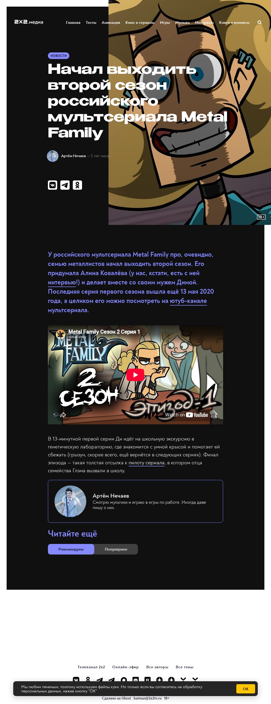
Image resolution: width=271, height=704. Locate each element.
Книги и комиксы (234, 22)
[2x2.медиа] (111, 680)
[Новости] (195, 680)
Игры (165, 22)
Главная (73, 22)
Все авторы (157, 667)
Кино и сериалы (140, 22)
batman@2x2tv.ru (147, 698)
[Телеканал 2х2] (100, 680)
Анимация (111, 22)
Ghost (126, 698)
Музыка (182, 22)
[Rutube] (147, 680)
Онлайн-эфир (125, 667)
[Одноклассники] (88, 680)
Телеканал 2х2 (91, 667)
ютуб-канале (188, 301)
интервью (62, 282)
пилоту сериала (147, 462)
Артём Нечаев (73, 155)
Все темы (184, 667)
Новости (59, 56)
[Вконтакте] (76, 680)
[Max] (123, 680)
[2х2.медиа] (171, 680)
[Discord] (135, 680)
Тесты (91, 22)
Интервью (204, 22)
